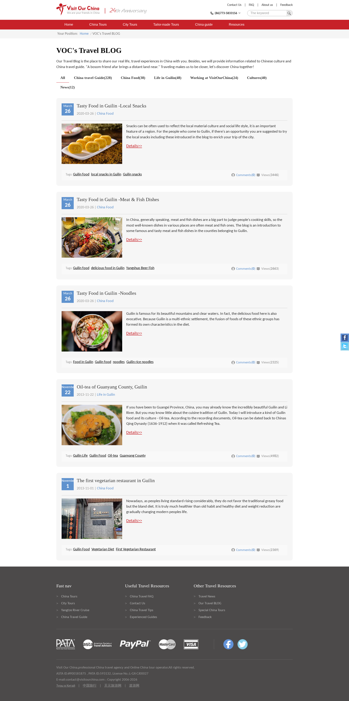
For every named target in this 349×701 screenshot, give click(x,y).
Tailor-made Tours (166, 24)
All (62, 78)
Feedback (286, 5)
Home (68, 24)
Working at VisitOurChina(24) (214, 78)
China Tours (98, 24)
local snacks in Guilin (106, 174)
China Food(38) (133, 78)
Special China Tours (212, 610)
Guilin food (81, 174)
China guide (204, 24)
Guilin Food (97, 456)
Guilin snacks (132, 174)
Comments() (245, 175)
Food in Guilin (83, 362)
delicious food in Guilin (107, 268)
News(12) (67, 87)
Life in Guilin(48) (167, 78)
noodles (119, 362)
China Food (105, 114)
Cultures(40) (257, 78)
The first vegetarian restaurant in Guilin (116, 480)
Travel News (207, 596)
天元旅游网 (112, 685)
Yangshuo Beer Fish (140, 268)
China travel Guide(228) (93, 78)
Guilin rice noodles (139, 362)
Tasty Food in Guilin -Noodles (106, 293)
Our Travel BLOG (210, 603)
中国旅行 (90, 685)
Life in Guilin (106, 395)
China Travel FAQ (141, 596)
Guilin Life (80, 456)
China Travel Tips (141, 610)
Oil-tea (113, 456)
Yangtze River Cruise (75, 610)
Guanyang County (133, 456)
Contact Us (234, 5)
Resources (236, 24)
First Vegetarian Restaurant (136, 549)
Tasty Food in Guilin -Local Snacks (111, 105)
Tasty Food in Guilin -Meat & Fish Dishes (118, 199)
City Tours (130, 24)
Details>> (134, 146)
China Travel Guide (74, 617)
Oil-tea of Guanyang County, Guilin (112, 386)
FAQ (251, 5)
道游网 (134, 685)
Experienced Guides (143, 617)
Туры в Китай (65, 685)
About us (267, 5)
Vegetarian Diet (102, 549)
